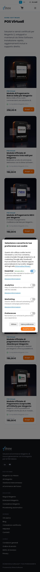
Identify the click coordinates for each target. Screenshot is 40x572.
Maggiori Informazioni (12, 279)
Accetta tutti (28, 329)
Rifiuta (13, 324)
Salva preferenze (27, 324)
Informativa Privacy (22, 266)
